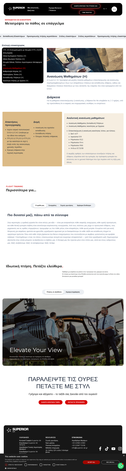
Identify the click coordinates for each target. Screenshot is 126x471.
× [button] (124, 455)
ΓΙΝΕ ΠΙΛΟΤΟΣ (87, 12)
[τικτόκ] (107, 449)
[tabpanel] (63, 230)
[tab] (40, 205)
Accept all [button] (91, 462)
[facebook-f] (100, 449)
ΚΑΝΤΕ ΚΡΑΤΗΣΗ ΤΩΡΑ (50, 402)
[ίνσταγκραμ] (120, 449)
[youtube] (113, 449)
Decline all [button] (110, 462)
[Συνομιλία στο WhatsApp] (121, 466)
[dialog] (63, 462)
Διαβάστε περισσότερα (19, 461)
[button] (42, 468)
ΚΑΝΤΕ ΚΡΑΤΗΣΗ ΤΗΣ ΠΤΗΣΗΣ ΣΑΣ (85, 6)
